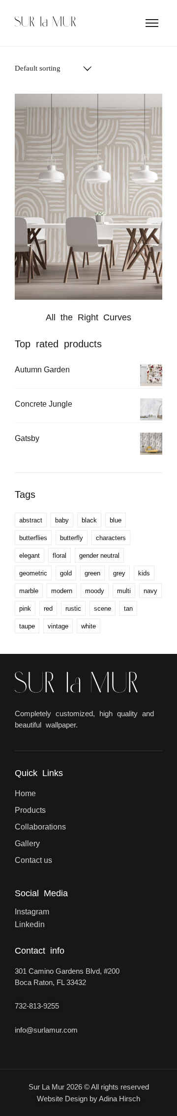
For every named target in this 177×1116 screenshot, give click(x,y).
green (92, 573)
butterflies (33, 538)
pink (25, 608)
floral (59, 555)
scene (102, 608)
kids (144, 573)
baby (62, 520)
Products (30, 810)
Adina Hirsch (119, 1098)
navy (150, 591)
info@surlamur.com (46, 1030)
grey (119, 573)
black (89, 520)
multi (124, 591)
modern (61, 591)
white (88, 626)
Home (25, 793)
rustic (73, 608)
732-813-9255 (37, 1006)
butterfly (71, 538)
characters (111, 538)
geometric (33, 573)
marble (28, 591)
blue (115, 520)
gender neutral (99, 555)
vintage (58, 626)
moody (94, 591)
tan (128, 608)
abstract (30, 520)
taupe (27, 626)
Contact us (33, 860)
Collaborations (40, 827)
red (48, 608)
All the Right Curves (88, 317)
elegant (29, 555)
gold (66, 573)
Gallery (27, 843)
